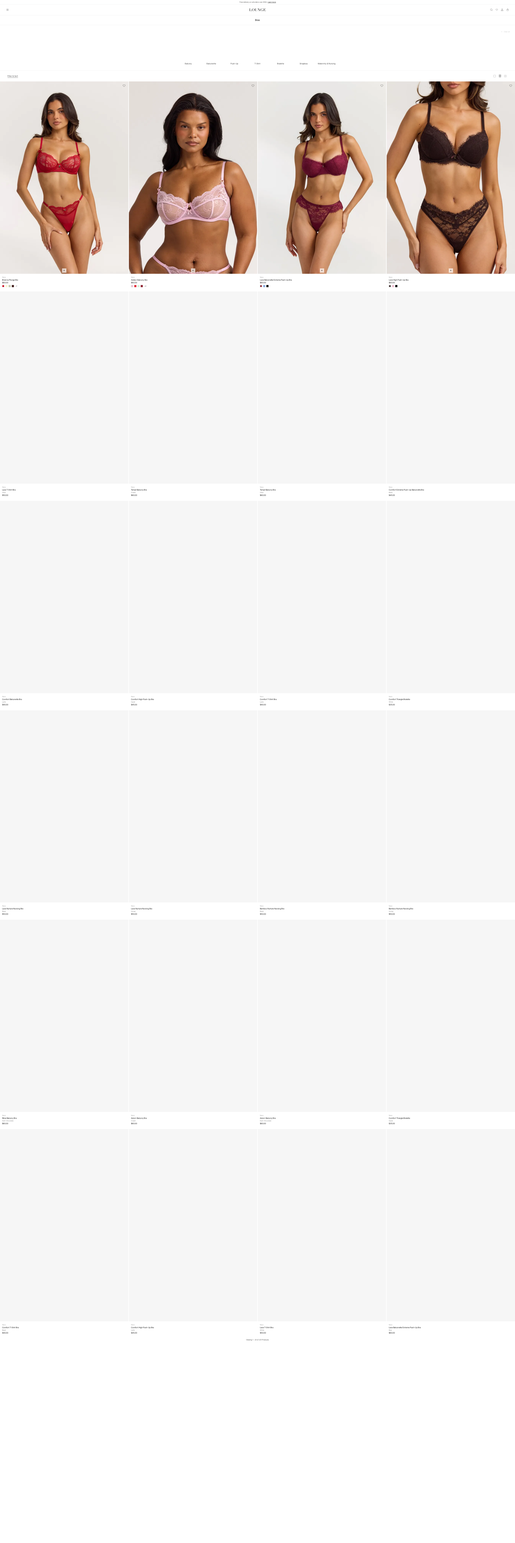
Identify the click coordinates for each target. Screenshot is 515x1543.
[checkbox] (188, 50)
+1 (16, 286)
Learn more (272, 2)
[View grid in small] (505, 76)
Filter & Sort (13, 76)
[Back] (3, 179)
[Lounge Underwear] (257, 9)
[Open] (7, 10)
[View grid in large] (494, 76)
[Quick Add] (64, 270)
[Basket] (507, 10)
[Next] (124, 179)
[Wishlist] (497, 10)
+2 (145, 286)
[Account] (502, 10)
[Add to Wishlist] (124, 86)
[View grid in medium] (500, 76)
